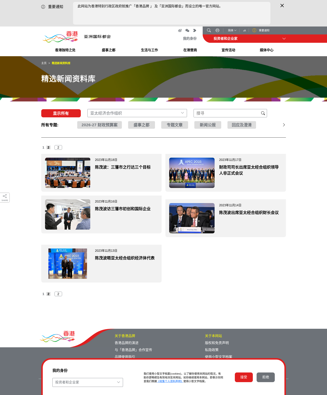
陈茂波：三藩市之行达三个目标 (123, 167)
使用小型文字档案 (218, 357)
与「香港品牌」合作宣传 (133, 350)
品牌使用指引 (125, 357)
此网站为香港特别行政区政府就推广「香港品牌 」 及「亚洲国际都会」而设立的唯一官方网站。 (150, 6)
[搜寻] (209, 30)
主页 (44, 63)
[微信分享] (187, 30)
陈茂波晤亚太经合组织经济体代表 (125, 258)
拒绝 (265, 377)
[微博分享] (180, 30)
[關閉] (282, 7)
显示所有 (61, 113)
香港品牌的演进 (127, 343)
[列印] (217, 30)
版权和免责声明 (217, 343)
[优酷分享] (195, 30)
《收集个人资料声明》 (170, 381)
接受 (243, 377)
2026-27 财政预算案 (100, 125)
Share (5, 200)
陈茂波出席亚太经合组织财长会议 (249, 212)
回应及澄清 (242, 125)
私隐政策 (212, 350)
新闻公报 (208, 125)
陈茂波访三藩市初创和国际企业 (123, 208)
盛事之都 (141, 125)
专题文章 (175, 125)
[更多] (276, 125)
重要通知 (263, 30)
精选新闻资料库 (61, 63)
